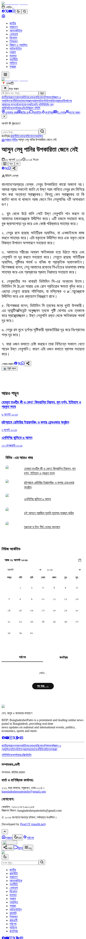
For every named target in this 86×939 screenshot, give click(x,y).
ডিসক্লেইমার (14, 108)
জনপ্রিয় (64, 657)
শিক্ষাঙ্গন (14, 41)
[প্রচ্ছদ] (3, 16)
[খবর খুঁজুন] (24, 11)
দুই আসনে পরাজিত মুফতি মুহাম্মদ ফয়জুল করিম (49, 513)
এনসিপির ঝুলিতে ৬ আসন (37, 499)
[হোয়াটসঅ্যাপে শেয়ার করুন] (9, 168)
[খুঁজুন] (42, 131)
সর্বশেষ (68, 101)
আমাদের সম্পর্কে (10, 104)
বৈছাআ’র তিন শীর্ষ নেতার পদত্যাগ (42, 527)
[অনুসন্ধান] (42, 862)
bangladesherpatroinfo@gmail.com (24, 791)
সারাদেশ (14, 27)
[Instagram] (13, 11)
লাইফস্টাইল (16, 48)
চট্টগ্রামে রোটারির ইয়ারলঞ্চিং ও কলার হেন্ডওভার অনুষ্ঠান (49, 485)
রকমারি (13, 913)
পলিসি (5, 755)
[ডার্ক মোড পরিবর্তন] (5, 857)
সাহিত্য (13, 63)
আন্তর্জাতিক (16, 30)
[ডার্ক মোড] (18, 11)
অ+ (11, 163)
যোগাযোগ (23, 104)
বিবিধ (14, 139)
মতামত (13, 55)
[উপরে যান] (5, 831)
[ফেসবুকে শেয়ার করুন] (3, 168)
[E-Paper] (21, 738)
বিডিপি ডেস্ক (11, 175)
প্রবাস (13, 52)
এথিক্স (24, 755)
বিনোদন (13, 37)
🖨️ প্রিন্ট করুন (9, 368)
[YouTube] (10, 11)
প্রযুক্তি (39, 136)
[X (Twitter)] (6, 11)
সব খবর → (43, 685)
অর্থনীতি (14, 59)
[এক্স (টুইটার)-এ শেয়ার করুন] (6, 168)
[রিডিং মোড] (5, 164)
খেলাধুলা (14, 34)
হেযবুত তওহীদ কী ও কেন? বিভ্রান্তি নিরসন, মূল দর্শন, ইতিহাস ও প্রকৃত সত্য (50, 471)
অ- (17, 163)
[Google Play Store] (18, 738)
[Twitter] (14, 738)
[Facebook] (3, 11)
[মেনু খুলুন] (5, 75)
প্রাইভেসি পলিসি (36, 104)
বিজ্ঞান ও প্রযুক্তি (18, 45)
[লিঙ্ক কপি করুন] (27, 363)
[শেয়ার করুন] (14, 168)
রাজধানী (61, 101)
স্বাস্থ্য (13, 66)
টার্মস (29, 755)
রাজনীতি (15, 136)
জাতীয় (13, 23)
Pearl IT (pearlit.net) (33, 824)
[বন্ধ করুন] (5, 88)
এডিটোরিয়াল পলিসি (30, 108)
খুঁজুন (42, 93)
